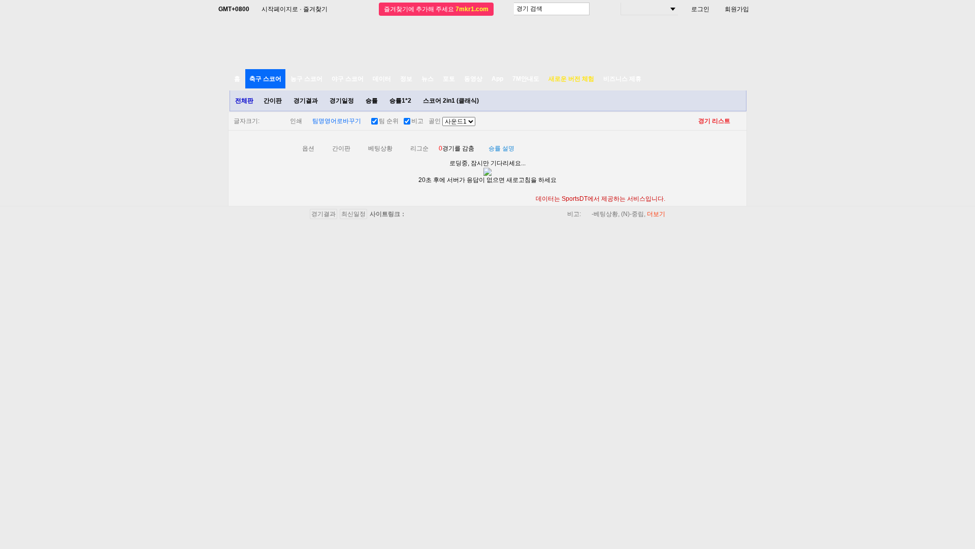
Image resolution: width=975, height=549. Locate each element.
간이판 (273, 100)
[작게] (264, 121)
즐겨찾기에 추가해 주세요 (436, 9)
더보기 (656, 214)
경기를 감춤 (456, 148)
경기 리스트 (714, 121)
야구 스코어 (348, 78)
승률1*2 (400, 100)
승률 (372, 100)
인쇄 (296, 121)
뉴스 (427, 78)
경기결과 (306, 100)
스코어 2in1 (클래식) (451, 100)
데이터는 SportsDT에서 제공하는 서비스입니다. (600, 198)
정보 (406, 78)
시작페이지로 (280, 9)
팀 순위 (389, 121)
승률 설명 (501, 148)
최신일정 (353, 214)
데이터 (382, 78)
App (497, 78)
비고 (417, 121)
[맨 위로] (940, 503)
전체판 (244, 100)
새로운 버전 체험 (571, 78)
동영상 (473, 78)
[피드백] (963, 503)
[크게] (273, 121)
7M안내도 (525, 78)
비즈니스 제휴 (622, 78)
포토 (449, 78)
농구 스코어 (306, 78)
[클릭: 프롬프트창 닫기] (655, 150)
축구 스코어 (265, 78)
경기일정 (342, 100)
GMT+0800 (233, 9)
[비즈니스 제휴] (917, 503)
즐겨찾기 (315, 9)
